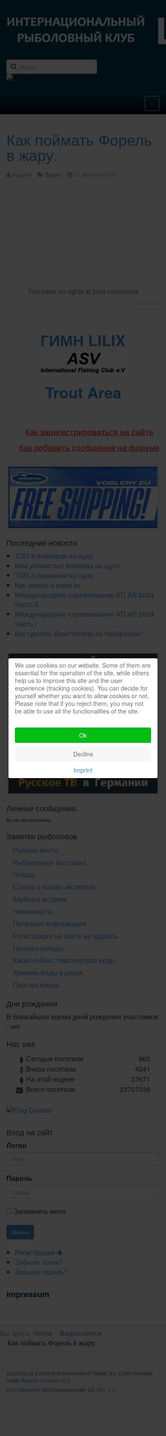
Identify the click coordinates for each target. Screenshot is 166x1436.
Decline (83, 754)
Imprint (83, 770)
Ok (83, 735)
